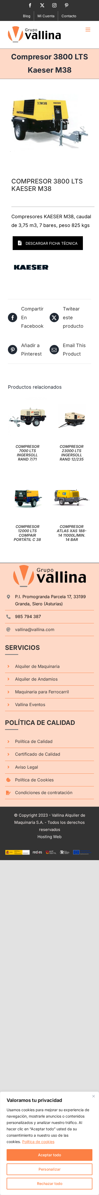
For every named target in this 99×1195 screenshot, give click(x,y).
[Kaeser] (31, 267)
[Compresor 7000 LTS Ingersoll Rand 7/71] (27, 401)
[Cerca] (93, 1096)
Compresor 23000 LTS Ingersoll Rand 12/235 (72, 453)
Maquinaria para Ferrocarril (42, 691)
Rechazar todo (49, 1183)
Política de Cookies (34, 779)
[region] (49, 1143)
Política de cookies (38, 1141)
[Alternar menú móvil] (88, 29)
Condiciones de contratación (43, 792)
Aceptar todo (49, 1155)
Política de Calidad (34, 741)
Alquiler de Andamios (36, 679)
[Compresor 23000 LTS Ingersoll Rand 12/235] (71, 401)
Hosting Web (49, 836)
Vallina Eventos (30, 704)
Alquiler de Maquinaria (37, 666)
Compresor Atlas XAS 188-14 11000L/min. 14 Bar (72, 533)
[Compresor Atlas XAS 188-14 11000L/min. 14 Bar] (71, 481)
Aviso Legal (26, 767)
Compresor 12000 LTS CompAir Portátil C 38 (27, 533)
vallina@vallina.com (34, 629)
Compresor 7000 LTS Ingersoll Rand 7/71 (27, 453)
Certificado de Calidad (37, 754)
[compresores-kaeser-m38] (49, 122)
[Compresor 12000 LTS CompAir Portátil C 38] (27, 481)
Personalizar (49, 1169)
